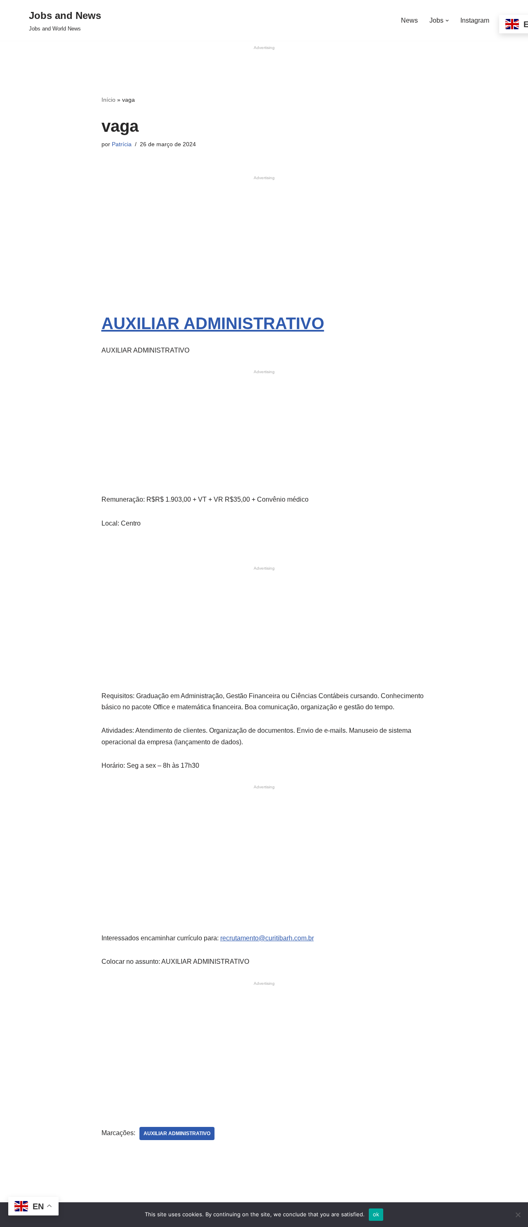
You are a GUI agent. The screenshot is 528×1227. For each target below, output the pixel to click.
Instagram (474, 20)
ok (376, 1214)
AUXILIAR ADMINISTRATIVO (212, 323)
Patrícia (122, 144)
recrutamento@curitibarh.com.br (267, 938)
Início (108, 99)
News (409, 20)
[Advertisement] (264, 69)
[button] (447, 20)
